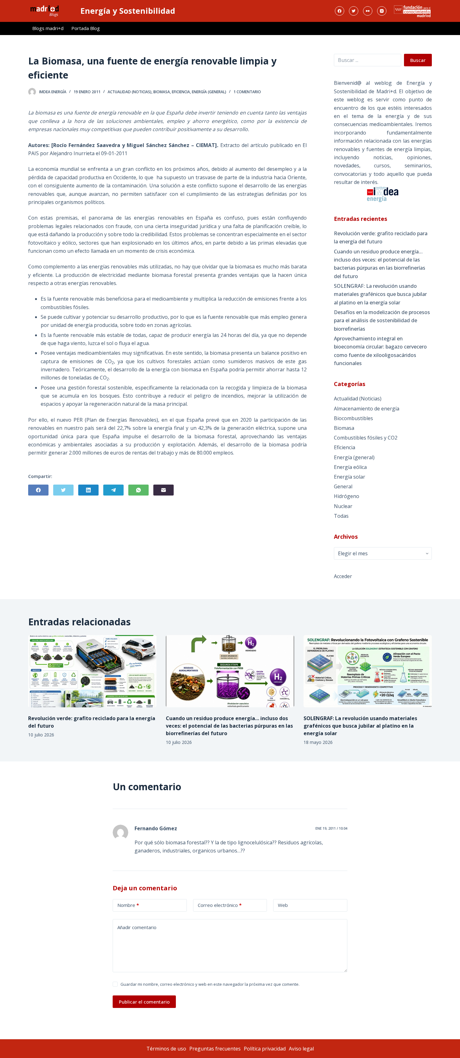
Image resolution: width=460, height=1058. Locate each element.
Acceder (343, 576)
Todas (341, 515)
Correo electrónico (220, 905)
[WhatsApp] (138, 490)
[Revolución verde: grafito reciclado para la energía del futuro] (92, 671)
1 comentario (247, 91)
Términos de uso (166, 1048)
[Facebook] (339, 11)
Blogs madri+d (48, 28)
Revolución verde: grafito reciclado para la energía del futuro (380, 237)
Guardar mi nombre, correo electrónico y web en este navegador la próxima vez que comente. (209, 984)
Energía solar (349, 476)
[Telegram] (113, 490)
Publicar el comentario (144, 1002)
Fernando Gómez (156, 828)
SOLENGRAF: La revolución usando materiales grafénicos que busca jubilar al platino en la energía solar (380, 294)
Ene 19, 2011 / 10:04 (331, 828)
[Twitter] (353, 11)
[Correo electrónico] (163, 490)
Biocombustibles (353, 418)
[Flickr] (367, 11)
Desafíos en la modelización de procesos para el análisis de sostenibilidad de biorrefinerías (382, 320)
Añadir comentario (136, 927)
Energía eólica (350, 467)
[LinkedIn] (88, 490)
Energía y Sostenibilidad (127, 10)
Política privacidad (265, 1048)
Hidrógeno (346, 496)
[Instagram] (381, 11)
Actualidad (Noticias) (129, 91)
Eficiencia (181, 91)
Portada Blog (85, 28)
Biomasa (161, 91)
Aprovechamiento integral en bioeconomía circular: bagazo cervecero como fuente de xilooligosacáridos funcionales (380, 351)
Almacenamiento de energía (366, 408)
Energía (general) (209, 91)
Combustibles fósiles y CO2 (365, 437)
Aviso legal (301, 1048)
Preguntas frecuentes (215, 1048)
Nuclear (343, 506)
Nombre (128, 905)
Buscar (418, 60)
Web (283, 905)
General (343, 486)
